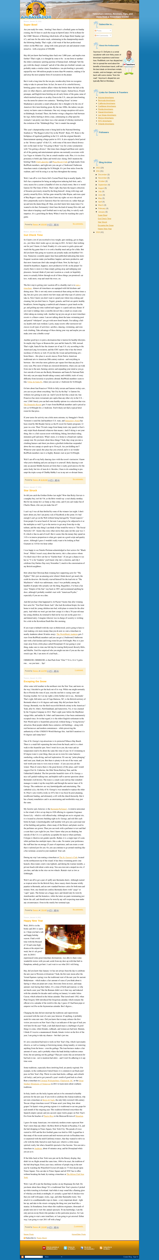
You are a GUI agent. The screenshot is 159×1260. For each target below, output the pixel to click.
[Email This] (48, 225)
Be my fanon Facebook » (89, 1248)
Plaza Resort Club (60, 161)
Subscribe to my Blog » (107, 1248)
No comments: (78, 224)
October (101, 181)
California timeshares (106, 103)
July (100, 191)
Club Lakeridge (42, 161)
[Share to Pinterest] (57, 225)
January (101, 212)
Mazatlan (79, 1116)
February (102, 208)
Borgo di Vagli (48, 1099)
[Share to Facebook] (55, 225)
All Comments (102, 35)
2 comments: (78, 1226)
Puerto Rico (49, 1116)
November (102, 178)
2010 (98, 232)
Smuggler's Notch (72, 420)
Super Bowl (30, 24)
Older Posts (81, 1234)
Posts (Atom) (42, 1238)
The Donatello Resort (32, 404)
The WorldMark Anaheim (67, 634)
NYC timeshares (105, 121)
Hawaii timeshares (105, 112)
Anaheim (38, 1148)
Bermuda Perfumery (59, 808)
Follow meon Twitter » (71, 1248)
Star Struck (30, 490)
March (101, 205)
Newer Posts (29, 1234)
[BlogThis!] (50, 225)
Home (74, 1234)
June (100, 195)
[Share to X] (53, 225)
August (101, 188)
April (100, 202)
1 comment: (79, 670)
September (103, 185)
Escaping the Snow (35, 681)
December (102, 174)
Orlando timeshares (106, 124)
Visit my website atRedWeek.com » (52, 1248)
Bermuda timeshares (106, 100)
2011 (98, 171)
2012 (98, 168)
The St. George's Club (68, 857)
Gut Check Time (33, 235)
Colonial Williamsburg (49, 1080)
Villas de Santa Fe (34, 381)
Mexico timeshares (106, 118)
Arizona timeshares (106, 97)
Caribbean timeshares (107, 106)
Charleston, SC (66, 1080)
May (100, 198)
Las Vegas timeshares (107, 115)
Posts (98, 31)
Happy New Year (33, 920)
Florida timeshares (105, 109)
